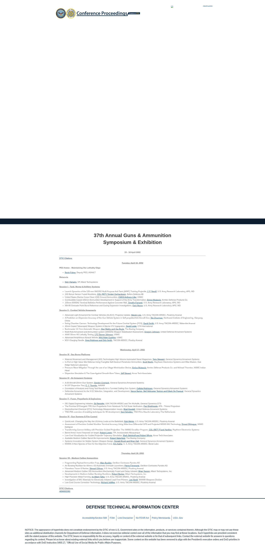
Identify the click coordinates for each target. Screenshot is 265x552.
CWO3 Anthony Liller (127, 297)
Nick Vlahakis (70, 282)
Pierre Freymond (131, 465)
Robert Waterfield (117, 438)
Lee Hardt (133, 480)
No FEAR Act (142, 518)
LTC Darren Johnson (104, 334)
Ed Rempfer (99, 403)
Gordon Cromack (101, 383)
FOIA (112, 518)
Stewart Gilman (96, 468)
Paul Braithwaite (151, 406)
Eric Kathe (117, 444)
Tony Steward (159, 359)
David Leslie (131, 326)
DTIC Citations (65, 258)
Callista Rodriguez (145, 388)
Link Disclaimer (125, 518)
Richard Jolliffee (108, 482)
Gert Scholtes (127, 412)
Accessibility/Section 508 (94, 518)
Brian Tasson (144, 471)
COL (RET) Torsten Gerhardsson (111, 294)
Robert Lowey (106, 433)
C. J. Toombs (91, 385)
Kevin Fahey (70, 272)
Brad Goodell (129, 409)
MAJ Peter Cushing (107, 337)
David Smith (148, 323)
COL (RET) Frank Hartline (160, 430)
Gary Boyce (137, 305)
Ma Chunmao (157, 318)
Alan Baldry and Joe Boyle (112, 329)
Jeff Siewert (126, 373)
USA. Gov (178, 518)
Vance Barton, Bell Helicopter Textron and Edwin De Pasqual (157, 391)
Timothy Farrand (135, 303)
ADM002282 (64, 491)
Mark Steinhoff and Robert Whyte (137, 435)
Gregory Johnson (152, 332)
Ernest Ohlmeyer (189, 424)
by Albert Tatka (98, 477)
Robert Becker (118, 474)
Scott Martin (148, 362)
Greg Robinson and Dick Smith (98, 340)
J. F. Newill (152, 291)
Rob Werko (129, 421)
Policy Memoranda (161, 518)
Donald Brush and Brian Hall (126, 441)
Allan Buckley (106, 463)
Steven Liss (136, 315)
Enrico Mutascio (154, 300)
